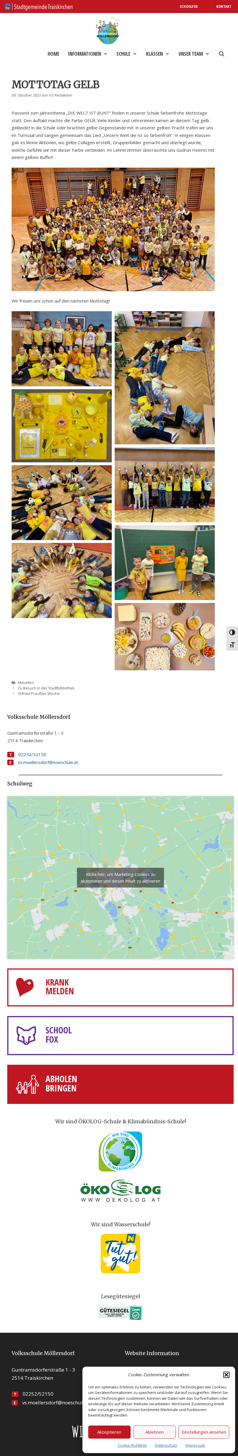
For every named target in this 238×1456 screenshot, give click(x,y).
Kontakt (223, 6)
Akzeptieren (109, 1432)
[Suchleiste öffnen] (221, 54)
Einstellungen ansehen (204, 1432)
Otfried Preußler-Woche (39, 693)
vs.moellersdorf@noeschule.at (48, 762)
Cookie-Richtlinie (132, 1445)
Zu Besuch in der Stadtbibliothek (46, 688)
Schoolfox (189, 6)
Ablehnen (154, 1432)
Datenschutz (166, 1445)
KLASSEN (154, 53)
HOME (53, 53)
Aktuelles (26, 682)
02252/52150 (32, 754)
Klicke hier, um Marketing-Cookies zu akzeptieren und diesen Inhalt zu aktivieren (120, 878)
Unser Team (190, 53)
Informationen (84, 53)
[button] (226, 1375)
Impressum (195, 1445)
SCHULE (123, 53)
